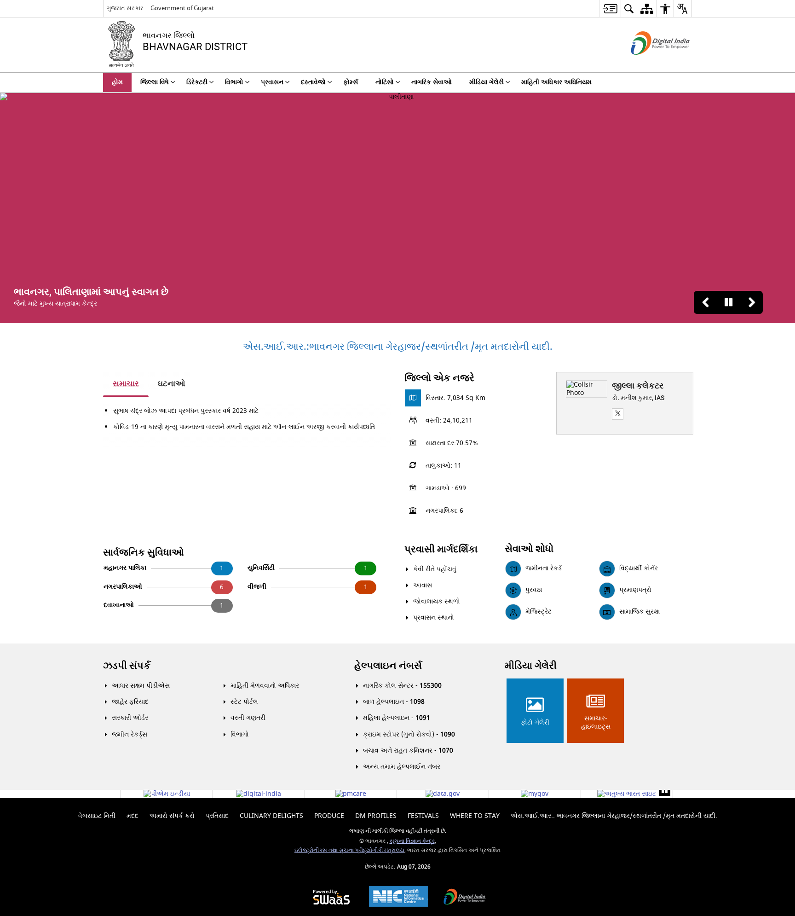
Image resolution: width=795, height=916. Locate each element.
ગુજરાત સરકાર (125, 8)
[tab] (126, 384)
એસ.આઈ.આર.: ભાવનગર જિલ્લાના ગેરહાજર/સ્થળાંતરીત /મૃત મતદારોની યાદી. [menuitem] (614, 816)
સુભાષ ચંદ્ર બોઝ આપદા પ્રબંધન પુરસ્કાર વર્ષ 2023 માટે (186, 411)
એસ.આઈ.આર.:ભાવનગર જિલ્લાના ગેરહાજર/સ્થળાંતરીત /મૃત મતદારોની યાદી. (398, 347)
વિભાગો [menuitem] (234, 82)
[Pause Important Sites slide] (664, 790)
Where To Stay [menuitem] (475, 816)
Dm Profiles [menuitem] (376, 816)
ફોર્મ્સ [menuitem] (350, 82)
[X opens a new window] (617, 414)
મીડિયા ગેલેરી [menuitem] (486, 82)
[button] (705, 302)
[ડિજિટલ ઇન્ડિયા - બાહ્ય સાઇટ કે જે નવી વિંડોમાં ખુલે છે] (649, 63)
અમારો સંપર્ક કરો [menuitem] (172, 816)
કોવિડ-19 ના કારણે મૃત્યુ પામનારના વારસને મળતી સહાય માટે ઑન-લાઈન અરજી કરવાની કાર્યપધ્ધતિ (244, 427)
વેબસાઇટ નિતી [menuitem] (96, 816)
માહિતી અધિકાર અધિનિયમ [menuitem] (556, 82)
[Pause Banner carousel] (728, 302)
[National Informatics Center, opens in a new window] (398, 897)
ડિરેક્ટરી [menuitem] (196, 82)
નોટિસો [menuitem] (384, 82)
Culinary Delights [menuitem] (271, 816)
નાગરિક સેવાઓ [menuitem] (431, 82)
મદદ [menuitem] (132, 816)
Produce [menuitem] (329, 816)
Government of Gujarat (182, 8)
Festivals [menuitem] (423, 816)
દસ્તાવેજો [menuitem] (313, 82)
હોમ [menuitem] (117, 82)
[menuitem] (610, 8)
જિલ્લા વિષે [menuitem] (154, 82)
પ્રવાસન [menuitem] (272, 82)
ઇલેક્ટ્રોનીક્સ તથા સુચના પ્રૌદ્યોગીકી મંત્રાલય (349, 850)
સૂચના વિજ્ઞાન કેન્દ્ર (412, 841)
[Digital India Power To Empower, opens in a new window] (465, 898)
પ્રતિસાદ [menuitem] (217, 816)
